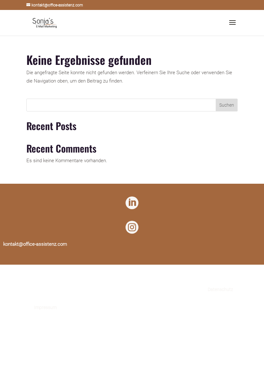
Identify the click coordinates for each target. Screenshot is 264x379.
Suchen (226, 105)
